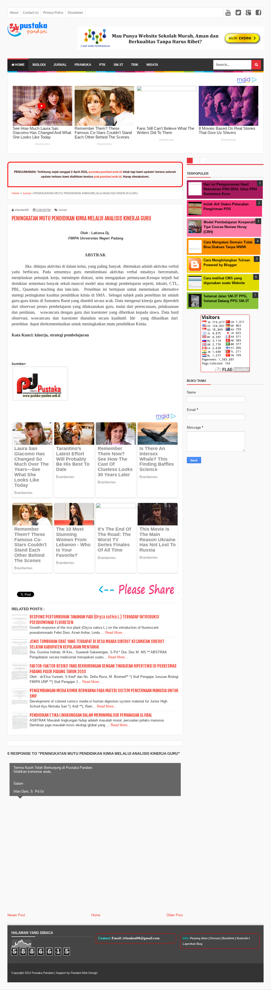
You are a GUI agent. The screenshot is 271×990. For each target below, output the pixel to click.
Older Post (174, 915)
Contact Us (31, 13)
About (14, 13)
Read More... (115, 633)
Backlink (228, 938)
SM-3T (118, 65)
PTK (102, 65)
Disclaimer (75, 13)
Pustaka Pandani (42, 972)
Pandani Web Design (84, 972)
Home (19, 65)
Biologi (39, 65)
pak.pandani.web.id (107, 176)
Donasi (215, 938)
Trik (134, 65)
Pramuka (83, 65)
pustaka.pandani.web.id (105, 171)
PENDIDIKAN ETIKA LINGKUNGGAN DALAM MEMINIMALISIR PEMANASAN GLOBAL (91, 715)
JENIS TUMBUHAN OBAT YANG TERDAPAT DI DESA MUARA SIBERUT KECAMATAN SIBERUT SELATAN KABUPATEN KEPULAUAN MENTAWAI (97, 644)
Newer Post (16, 915)
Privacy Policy (53, 13)
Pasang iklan (199, 938)
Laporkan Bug (192, 943)
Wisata (152, 65)
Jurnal (60, 65)
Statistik (242, 938)
